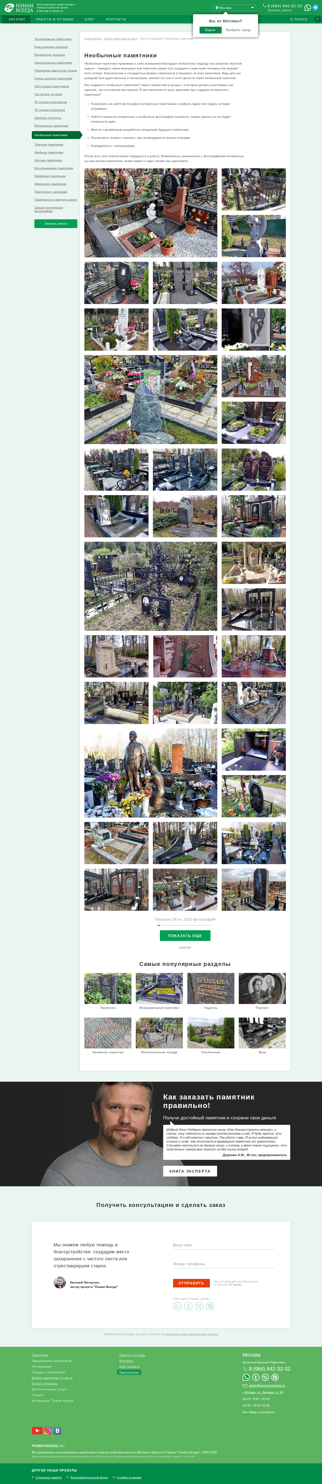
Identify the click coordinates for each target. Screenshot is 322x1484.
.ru (48, 1446)
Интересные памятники (51, 125)
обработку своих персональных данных (191, 1334)
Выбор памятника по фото (52, 1378)
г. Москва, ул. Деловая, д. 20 (262, 1392)
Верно (210, 30)
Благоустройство (45, 1383)
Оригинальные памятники (53, 62)
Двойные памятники (48, 152)
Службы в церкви (129, 1477)
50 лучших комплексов (50, 102)
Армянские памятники (50, 184)
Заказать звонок (279, 10)
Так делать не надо (48, 94)
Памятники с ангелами (50, 191)
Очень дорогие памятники (53, 78)
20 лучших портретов (49, 110)
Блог (90, 19)
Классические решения (51, 47)
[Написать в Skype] (211, 1302)
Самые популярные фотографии (48, 209)
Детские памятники (48, 160)
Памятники (40, 1355)
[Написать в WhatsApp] (307, 7)
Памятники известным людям (55, 70)
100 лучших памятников (51, 86)
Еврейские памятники (50, 176)
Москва (251, 1355)
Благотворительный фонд (89, 1477)
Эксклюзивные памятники (52, 39)
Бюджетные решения (49, 54)
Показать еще (185, 936)
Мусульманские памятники (53, 168)
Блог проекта (129, 1366)
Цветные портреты (47, 118)
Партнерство (129, 1372)
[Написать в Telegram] (315, 7)
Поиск (301, 19)
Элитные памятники (48, 144)
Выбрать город (238, 30)
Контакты (116, 19)
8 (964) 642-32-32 (284, 6)
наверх (185, 947)
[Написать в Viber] (200, 1302)
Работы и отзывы (54, 19)
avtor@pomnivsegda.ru (267, 1385)
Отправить (191, 1283)
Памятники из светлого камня (55, 199)
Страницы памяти (49, 1477)
